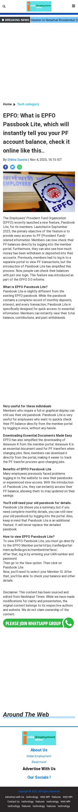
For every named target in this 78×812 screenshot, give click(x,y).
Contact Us (13, 801)
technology (32, 797)
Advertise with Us (14, 797)
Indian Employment (39, 756)
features (56, 797)
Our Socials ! (39, 777)
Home (7, 104)
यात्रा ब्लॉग (45, 797)
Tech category (28, 104)
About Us (39, 750)
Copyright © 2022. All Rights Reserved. (39, 791)
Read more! (39, 762)
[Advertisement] (39, 63)
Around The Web (26, 714)
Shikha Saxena (17, 160)
